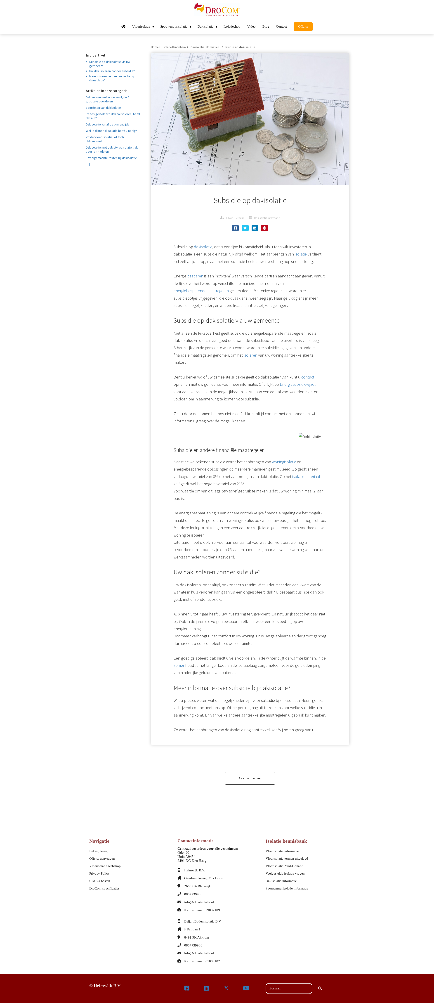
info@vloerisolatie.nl (199, 902)
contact (307, 377)
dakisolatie (203, 246)
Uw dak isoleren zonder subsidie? (112, 71)
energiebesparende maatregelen (201, 290)
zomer (179, 665)
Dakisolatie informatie (267, 218)
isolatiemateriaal (306, 476)
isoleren (250, 355)
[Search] (320, 988)
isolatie (301, 254)
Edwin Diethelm (235, 218)
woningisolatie (284, 461)
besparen (195, 276)
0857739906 (193, 894)
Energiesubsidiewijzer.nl (300, 384)
